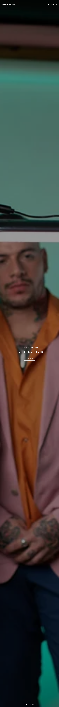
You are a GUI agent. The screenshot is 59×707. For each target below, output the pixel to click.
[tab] (26, 704)
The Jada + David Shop (8, 4)
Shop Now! (29, 358)
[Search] (44, 4)
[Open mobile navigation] (56, 4)
